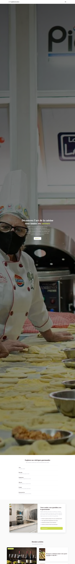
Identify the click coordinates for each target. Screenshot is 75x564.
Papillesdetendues (14, 2)
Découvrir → (37, 238)
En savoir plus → (45, 528)
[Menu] (65, 2)
